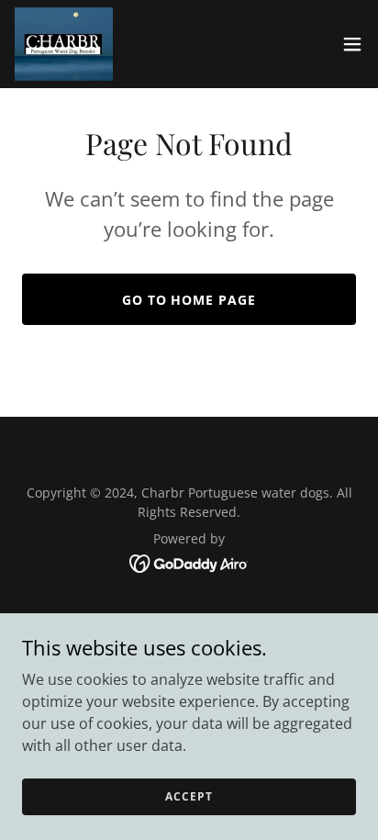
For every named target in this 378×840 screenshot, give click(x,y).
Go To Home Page (189, 299)
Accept (188, 796)
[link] (64, 44)
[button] (352, 44)
